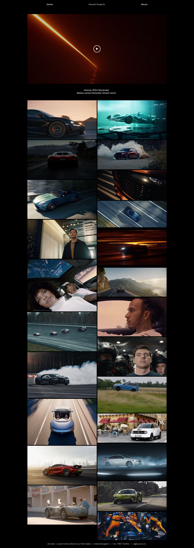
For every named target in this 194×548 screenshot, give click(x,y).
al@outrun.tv (139, 543)
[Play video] (97, 48)
